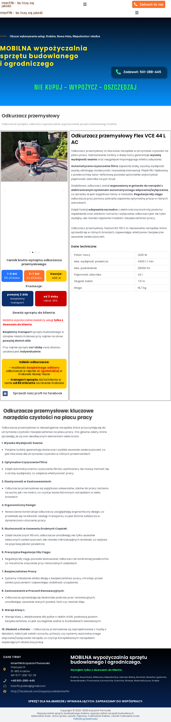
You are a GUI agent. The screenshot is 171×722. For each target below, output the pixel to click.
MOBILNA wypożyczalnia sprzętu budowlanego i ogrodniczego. (108, 659)
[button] (85, 4)
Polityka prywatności (85, 718)
